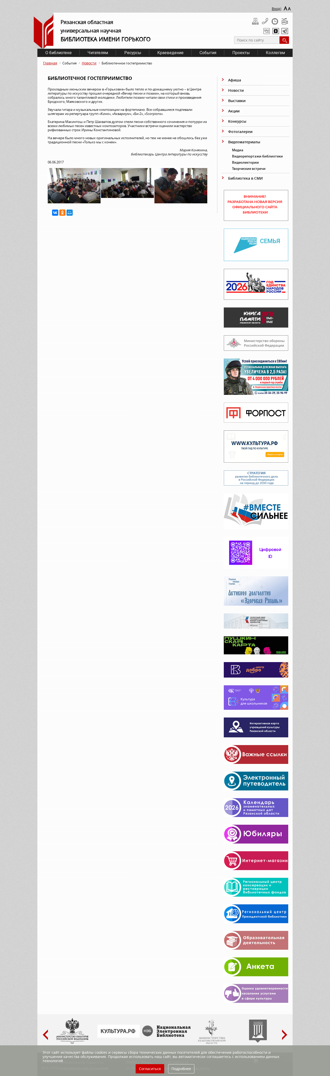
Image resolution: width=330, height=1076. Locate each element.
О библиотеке (58, 52)
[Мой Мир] (70, 213)
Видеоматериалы (244, 141)
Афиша (234, 80)
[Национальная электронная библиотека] (167, 1035)
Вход (276, 8)
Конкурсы (237, 121)
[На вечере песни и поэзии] (74, 202)
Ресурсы (132, 52)
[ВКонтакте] (55, 213)
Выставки (236, 100)
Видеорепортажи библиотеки (257, 156)
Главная (50, 63)
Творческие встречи (249, 168)
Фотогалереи (240, 131)
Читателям (98, 52)
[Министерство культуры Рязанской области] (211, 1042)
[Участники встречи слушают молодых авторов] (127, 196)
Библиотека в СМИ (245, 178)
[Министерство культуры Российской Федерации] (72, 1042)
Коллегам (275, 52)
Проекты (241, 52)
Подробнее (181, 1068)
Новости (89, 63)
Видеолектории (245, 162)
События (208, 52)
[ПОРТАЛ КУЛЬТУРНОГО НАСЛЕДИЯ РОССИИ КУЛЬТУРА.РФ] (118, 1036)
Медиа (237, 150)
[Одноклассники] (62, 213)
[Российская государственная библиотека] (258, 1041)
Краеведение (170, 52)
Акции (234, 111)
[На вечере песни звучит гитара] (180, 202)
